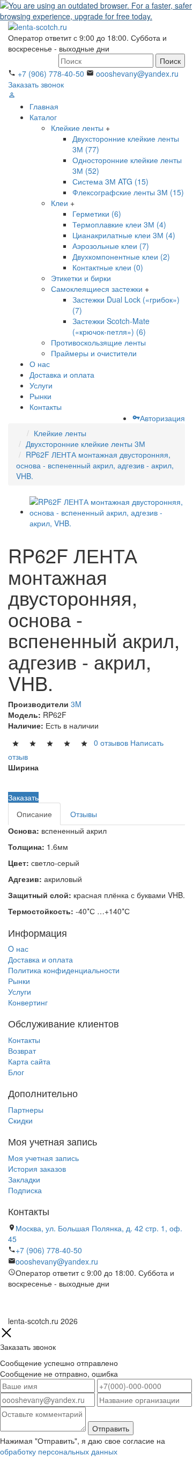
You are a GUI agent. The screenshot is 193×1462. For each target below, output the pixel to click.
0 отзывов (111, 742)
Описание (34, 814)
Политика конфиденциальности (64, 970)
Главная (43, 106)
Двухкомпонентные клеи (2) (121, 256)
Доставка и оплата (61, 374)
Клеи (59, 202)
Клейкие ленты (77, 127)
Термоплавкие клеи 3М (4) (119, 224)
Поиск (170, 60)
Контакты (45, 406)
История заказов (37, 1168)
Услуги (41, 385)
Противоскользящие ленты (98, 342)
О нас (39, 363)
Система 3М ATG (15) (110, 181)
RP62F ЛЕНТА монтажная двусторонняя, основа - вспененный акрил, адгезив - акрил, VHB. (95, 465)
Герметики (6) (96, 213)
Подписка (25, 1190)
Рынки (40, 396)
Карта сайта (29, 1061)
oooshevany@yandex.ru (137, 73)
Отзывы (83, 814)
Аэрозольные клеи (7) (110, 245)
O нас (18, 948)
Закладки (24, 1179)
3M (76, 704)
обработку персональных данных (58, 1451)
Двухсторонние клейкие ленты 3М (85, 443)
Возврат (22, 1050)
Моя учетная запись (43, 1157)
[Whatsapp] (11, 1306)
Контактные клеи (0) (107, 267)
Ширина (23, 767)
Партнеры (25, 1109)
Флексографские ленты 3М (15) (128, 192)
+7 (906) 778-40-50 (51, 73)
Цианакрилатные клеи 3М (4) (123, 235)
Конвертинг (28, 1002)
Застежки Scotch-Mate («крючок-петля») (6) (111, 326)
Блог (16, 1072)
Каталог (43, 117)
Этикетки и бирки (81, 278)
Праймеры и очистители (94, 353)
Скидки (20, 1120)
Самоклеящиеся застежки (97, 288)
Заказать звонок (36, 84)
